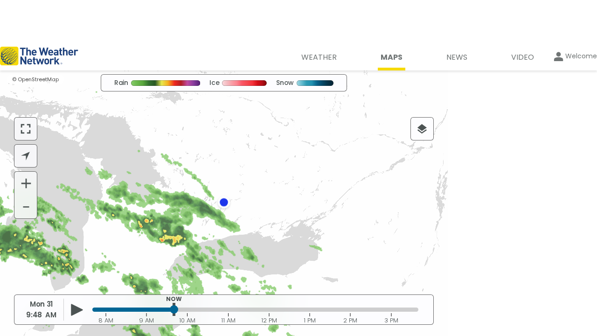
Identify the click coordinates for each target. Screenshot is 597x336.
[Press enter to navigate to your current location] (25, 156)
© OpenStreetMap (35, 79)
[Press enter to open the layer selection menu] (422, 128)
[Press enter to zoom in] (26, 183)
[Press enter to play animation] (77, 310)
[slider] (174, 309)
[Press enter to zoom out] (26, 206)
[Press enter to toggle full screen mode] (25, 128)
